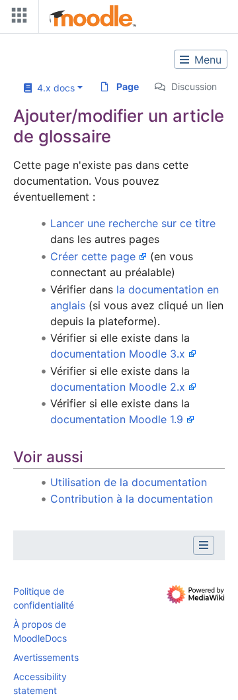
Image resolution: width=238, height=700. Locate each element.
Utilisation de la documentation (128, 482)
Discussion (194, 86)
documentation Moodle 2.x (117, 386)
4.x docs (53, 87)
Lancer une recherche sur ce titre (133, 223)
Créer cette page (93, 256)
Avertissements (46, 657)
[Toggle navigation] (16, 18)
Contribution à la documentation (131, 498)
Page (127, 86)
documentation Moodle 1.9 (116, 419)
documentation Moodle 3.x (117, 353)
